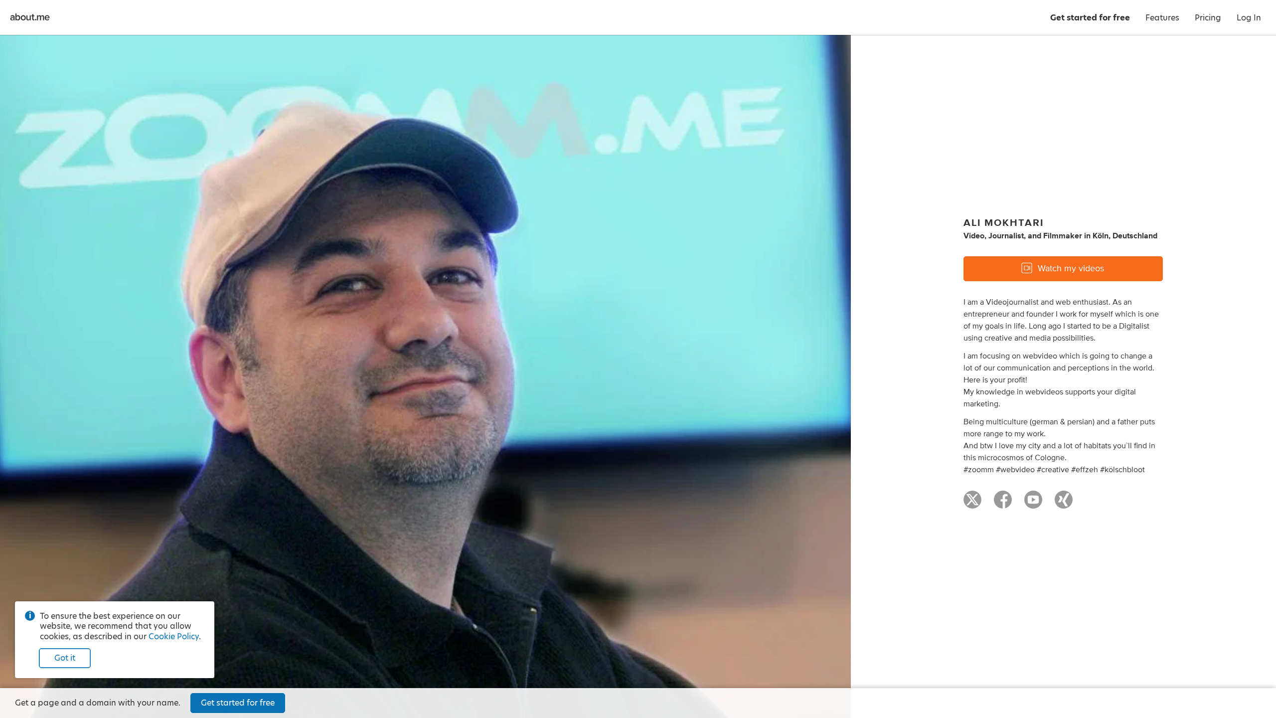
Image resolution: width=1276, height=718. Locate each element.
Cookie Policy (174, 636)
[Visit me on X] (972, 504)
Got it (64, 658)
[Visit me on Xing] (1064, 504)
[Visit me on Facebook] (1003, 504)
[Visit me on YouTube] (1033, 504)
